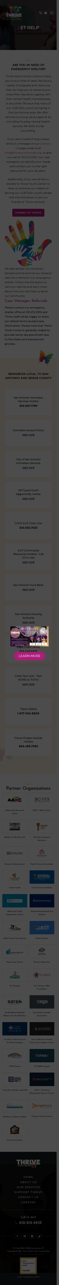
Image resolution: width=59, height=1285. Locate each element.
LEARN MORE (30, 656)
